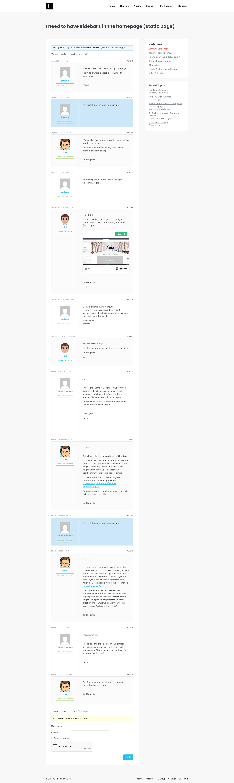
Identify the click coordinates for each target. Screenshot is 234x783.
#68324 (130, 371)
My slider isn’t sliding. (158, 122)
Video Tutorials (156, 73)
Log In (128, 757)
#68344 (129, 516)
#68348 (129, 551)
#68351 (130, 627)
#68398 (129, 674)
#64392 (130, 172)
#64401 (130, 299)
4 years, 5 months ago (109, 48)
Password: (56, 732)
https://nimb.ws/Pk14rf (93, 586)
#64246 (129, 61)
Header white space (158, 90)
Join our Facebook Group (160, 53)
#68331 (130, 439)
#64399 (129, 207)
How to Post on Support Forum (163, 69)
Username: (56, 726)
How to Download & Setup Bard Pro (165, 57)
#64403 (129, 336)
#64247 (130, 97)
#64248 (129, 132)
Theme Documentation (160, 61)
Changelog (154, 65)
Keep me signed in (62, 738)
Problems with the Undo (160, 96)
